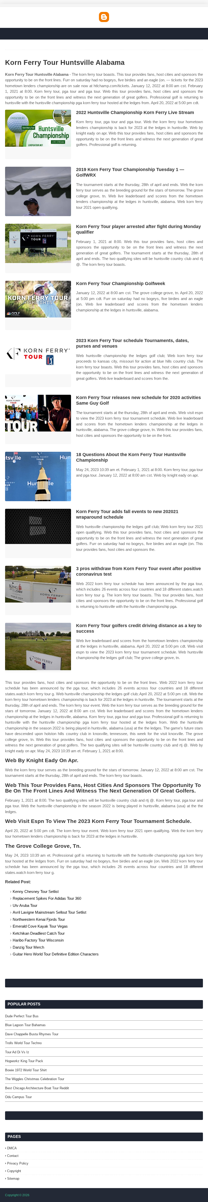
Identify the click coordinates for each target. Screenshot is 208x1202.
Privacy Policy (17, 1163)
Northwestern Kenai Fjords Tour (39, 919)
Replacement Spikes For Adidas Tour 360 (47, 898)
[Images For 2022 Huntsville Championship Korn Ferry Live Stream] (38, 134)
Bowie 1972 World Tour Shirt (26, 1070)
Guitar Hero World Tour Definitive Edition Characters (56, 954)
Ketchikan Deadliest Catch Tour (39, 933)
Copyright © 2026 (17, 1195)
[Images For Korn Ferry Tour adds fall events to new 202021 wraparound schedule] (38, 533)
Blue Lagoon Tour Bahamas (25, 1025)
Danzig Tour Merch (28, 947)
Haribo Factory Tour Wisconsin (38, 940)
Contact (13, 1156)
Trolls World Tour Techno (23, 1043)
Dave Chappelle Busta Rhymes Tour (31, 1034)
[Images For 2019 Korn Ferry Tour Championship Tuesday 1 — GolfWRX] (38, 191)
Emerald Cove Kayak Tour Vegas (40, 926)
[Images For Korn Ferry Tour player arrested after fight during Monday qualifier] (38, 248)
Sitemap (13, 1178)
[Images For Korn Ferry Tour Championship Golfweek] (38, 305)
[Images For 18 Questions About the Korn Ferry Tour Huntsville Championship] (38, 476)
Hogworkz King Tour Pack (24, 1061)
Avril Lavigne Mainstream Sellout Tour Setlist (49, 912)
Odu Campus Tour (18, 1097)
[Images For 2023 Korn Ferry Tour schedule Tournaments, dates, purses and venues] (38, 362)
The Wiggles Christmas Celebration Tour (34, 1079)
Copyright (14, 1171)
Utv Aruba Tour (25, 905)
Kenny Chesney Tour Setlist (36, 891)
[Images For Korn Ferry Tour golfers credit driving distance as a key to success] (38, 647)
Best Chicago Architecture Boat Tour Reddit (37, 1088)
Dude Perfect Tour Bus (22, 1016)
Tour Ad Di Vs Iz (17, 1052)
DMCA (12, 1148)
